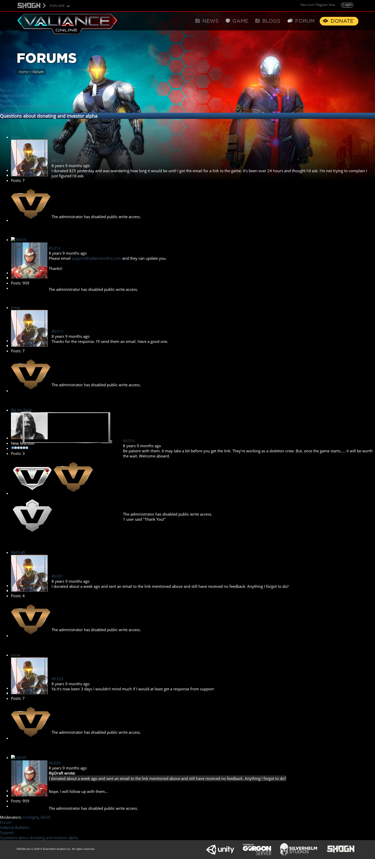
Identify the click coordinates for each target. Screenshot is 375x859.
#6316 (129, 440)
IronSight (30, 817)
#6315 (57, 331)
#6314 (54, 248)
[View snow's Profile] (29, 174)
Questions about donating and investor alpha (39, 105)
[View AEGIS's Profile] (29, 277)
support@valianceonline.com (96, 258)
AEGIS (21, 239)
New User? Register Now (318, 5)
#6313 (57, 160)
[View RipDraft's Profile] (29, 590)
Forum (5, 90)
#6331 (57, 576)
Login (347, 5)
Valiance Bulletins (14, 95)
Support (7, 100)
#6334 (54, 762)
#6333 (57, 678)
